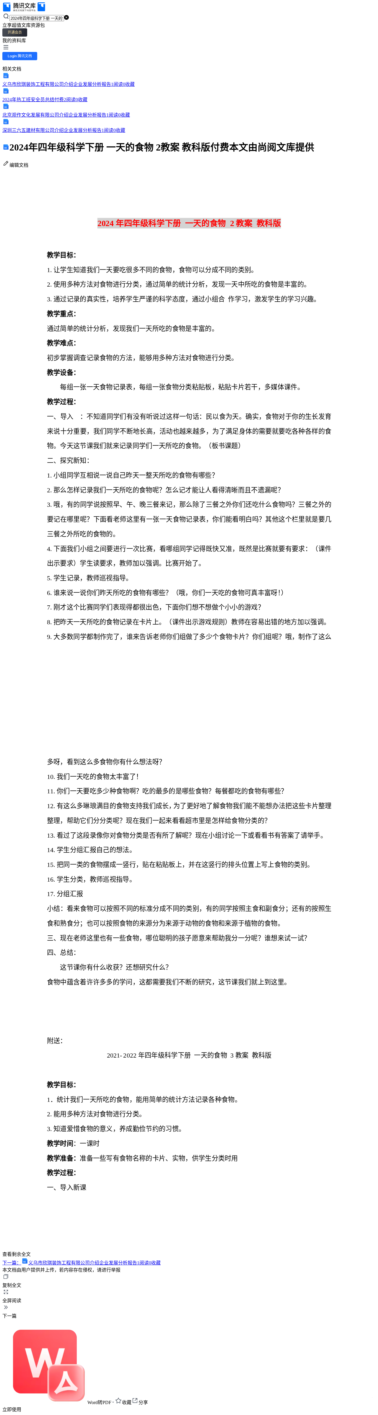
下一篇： (81, 1262)
